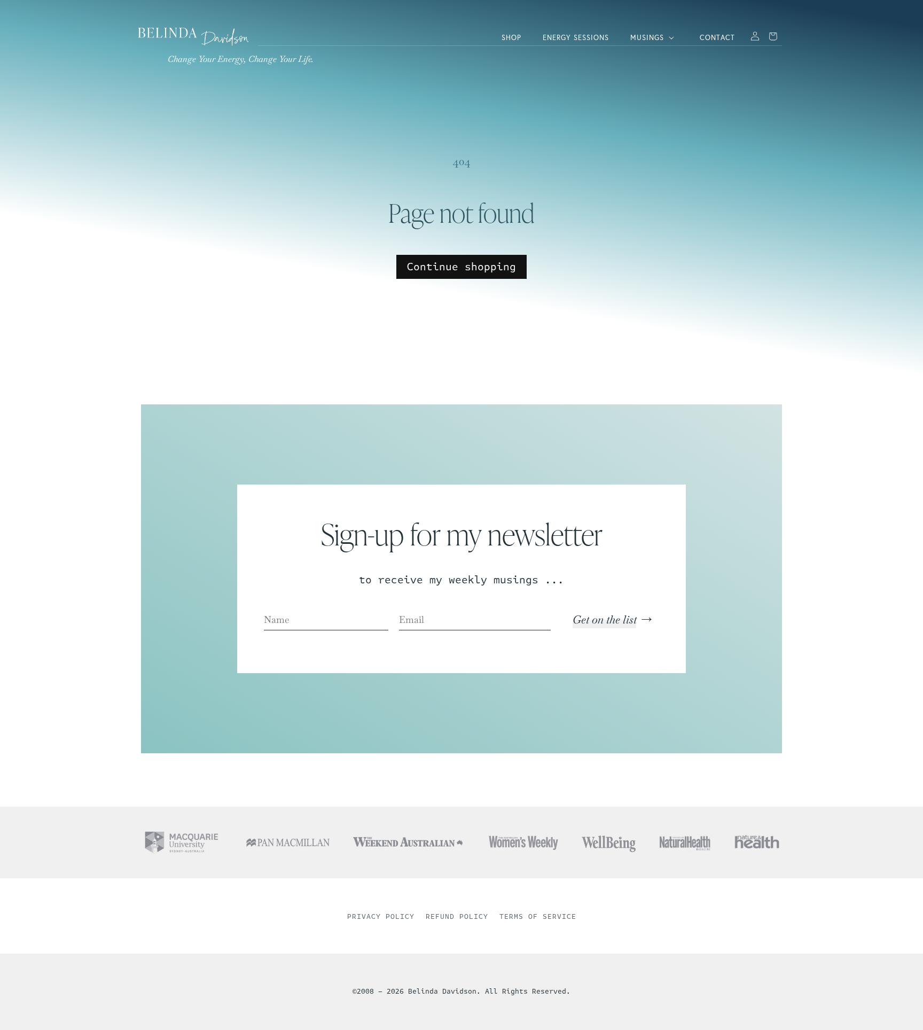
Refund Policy (457, 916)
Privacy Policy (380, 916)
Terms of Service (537, 916)
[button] (654, 37)
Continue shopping (461, 267)
